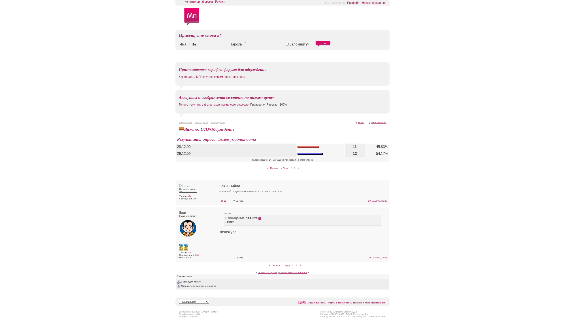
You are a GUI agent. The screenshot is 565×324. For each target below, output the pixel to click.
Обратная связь (317, 302)
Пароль (236, 44)
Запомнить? (299, 44)
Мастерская (201, 122)
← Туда (284, 168)
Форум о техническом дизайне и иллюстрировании (356, 302)
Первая (272, 168)
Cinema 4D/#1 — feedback (293, 272)
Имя (182, 44)
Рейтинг (220, 1)
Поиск (361, 122)
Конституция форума (199, 1)
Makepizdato (185, 122)
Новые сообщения (374, 2)
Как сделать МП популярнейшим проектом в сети (212, 76)
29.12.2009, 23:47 (377, 201)
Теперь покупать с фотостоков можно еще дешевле (214, 104)
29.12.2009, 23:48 (377, 257)
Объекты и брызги (267, 272)
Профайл (353, 2)
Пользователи (378, 122)
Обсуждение (218, 122)
